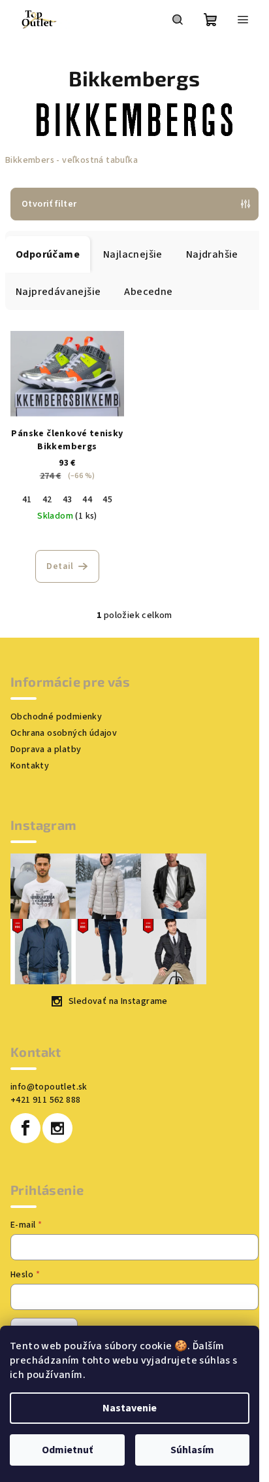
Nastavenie (130, 1408)
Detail (59, 566)
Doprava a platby (45, 749)
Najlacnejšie (133, 254)
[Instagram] (57, 1128)
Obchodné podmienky (56, 716)
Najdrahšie (212, 254)
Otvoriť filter (49, 204)
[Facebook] (25, 1128)
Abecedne (148, 291)
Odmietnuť (67, 1450)
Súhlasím (192, 1450)
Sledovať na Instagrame (118, 1001)
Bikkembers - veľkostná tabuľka (71, 160)
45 (107, 499)
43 (67, 499)
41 (27, 499)
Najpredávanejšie (58, 291)
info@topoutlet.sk (48, 1087)
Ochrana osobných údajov (63, 733)
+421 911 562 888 (45, 1100)
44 (87, 499)
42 (47, 499)
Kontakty (29, 765)
